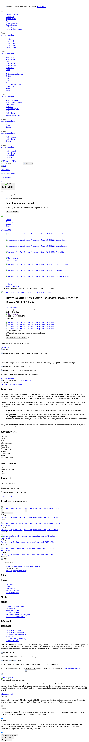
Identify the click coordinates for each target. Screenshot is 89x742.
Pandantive (10, 86)
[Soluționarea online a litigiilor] (20, 678)
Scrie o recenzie (11, 308)
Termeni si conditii (12, 612)
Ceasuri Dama (11, 45)
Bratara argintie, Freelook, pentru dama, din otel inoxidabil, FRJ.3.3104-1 (28, 555)
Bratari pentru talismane (14, 74)
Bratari (8, 76)
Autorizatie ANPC (12, 641)
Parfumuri (9, 27)
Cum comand (10, 588)
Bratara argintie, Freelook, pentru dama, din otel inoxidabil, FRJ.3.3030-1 (28, 542)
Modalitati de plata (12, 591)
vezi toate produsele (8, 35)
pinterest (19, 384)
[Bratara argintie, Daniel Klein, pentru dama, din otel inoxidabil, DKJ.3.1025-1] (30, 523)
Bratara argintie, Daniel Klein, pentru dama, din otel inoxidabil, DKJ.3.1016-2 (29, 517)
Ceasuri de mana (12, 15)
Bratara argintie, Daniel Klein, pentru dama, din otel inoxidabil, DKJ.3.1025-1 (29, 530)
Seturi (8, 80)
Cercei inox (10, 105)
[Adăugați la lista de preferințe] (2, 506)
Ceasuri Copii (11, 47)
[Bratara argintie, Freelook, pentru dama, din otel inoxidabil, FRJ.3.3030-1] (29, 536)
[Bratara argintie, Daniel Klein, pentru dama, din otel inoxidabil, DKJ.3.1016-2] (30, 508)
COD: (8, 312)
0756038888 (41, 7)
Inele (7, 78)
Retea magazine (11, 222)
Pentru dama (10, 63)
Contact (8, 224)
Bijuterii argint (11, 19)
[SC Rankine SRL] (8, 161)
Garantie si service (12, 610)
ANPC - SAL (11, 636)
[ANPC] (4, 678)
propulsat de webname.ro (72, 668)
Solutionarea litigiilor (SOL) (16, 639)
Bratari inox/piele (12, 100)
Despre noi (10, 584)
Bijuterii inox (10, 21)
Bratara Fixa (10, 57)
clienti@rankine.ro (18, 567)
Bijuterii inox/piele (12, 286)
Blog (7, 226)
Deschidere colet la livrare (15, 606)
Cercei (8, 70)
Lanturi (8, 82)
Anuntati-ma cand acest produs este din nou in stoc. (26, 333)
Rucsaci (8, 127)
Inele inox (9, 107)
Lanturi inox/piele (12, 109)
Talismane (9, 72)
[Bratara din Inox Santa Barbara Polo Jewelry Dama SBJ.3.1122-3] (26, 292)
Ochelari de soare (12, 25)
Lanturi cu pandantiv (13, 84)
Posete (8, 125)
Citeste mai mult (7, 694)
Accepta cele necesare (9, 735)
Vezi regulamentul (7, 378)
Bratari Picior (10, 59)
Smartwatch (10, 17)
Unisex (8, 141)
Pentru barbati (11, 66)
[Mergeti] (28, 337)
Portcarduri (10, 155)
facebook (4, 384)
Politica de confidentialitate (15, 617)
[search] (28, 163)
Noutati (8, 220)
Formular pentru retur (13, 630)
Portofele (9, 157)
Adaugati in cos (7, 513)
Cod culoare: (10, 318)
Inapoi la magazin (12, 212)
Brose (8, 88)
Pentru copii (10, 68)
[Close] (2, 11)
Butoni (8, 90)
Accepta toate (6, 740)
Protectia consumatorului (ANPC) (18, 634)
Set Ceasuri (10, 39)
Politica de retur (11, 608)
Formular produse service (15, 632)
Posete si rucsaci (11, 23)
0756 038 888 (6, 230)
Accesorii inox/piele (13, 115)
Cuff (7, 61)
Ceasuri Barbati (11, 43)
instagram (11, 384)
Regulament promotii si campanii (18, 615)
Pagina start (10, 284)
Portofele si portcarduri (14, 29)
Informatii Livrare (12, 593)
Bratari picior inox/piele (14, 102)
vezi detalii (5, 347)
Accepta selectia (7, 737)
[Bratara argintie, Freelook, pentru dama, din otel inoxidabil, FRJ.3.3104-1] (29, 548)
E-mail (8, 335)
